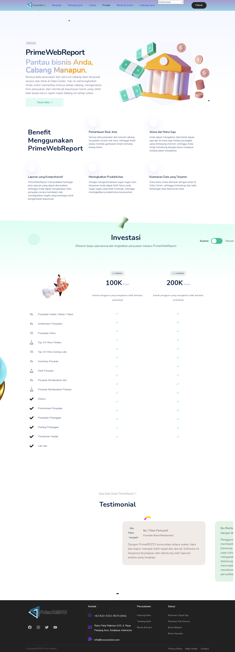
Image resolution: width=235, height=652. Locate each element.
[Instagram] (38, 627)
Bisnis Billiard (175, 627)
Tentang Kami (75, 5)
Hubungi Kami (147, 5)
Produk (106, 5)
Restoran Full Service (179, 621)
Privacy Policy (175, 648)
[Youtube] (55, 627)
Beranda (56, 5)
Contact (205, 648)
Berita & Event (125, 5)
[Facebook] (30, 627)
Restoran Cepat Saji (178, 615)
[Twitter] (47, 627)
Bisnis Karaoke (175, 633)
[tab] (208, 241)
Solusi (92, 5)
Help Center (191, 648)
